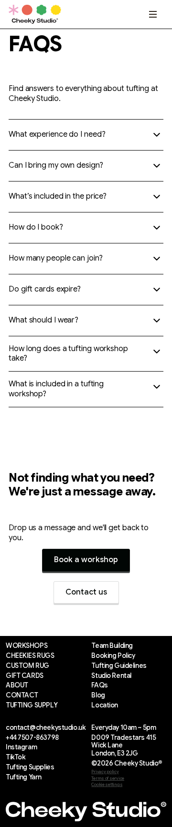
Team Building (112, 646)
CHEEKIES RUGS (30, 656)
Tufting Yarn (24, 777)
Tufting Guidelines (118, 666)
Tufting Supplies (30, 767)
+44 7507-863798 (32, 738)
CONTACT (22, 695)
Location (104, 705)
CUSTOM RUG (27, 666)
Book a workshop (86, 560)
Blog (98, 695)
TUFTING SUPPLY (31, 705)
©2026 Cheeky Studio (126, 763)
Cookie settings (106, 784)
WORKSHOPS (26, 646)
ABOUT (17, 685)
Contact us (86, 592)
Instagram (21, 747)
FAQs (99, 685)
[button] (152, 14)
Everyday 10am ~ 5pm (123, 728)
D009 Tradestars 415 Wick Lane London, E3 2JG (123, 745)
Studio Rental (111, 676)
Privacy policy (104, 772)
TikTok (15, 757)
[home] (35, 14)
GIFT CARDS (24, 676)
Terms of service (107, 778)
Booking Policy (113, 656)
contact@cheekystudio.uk (46, 728)
